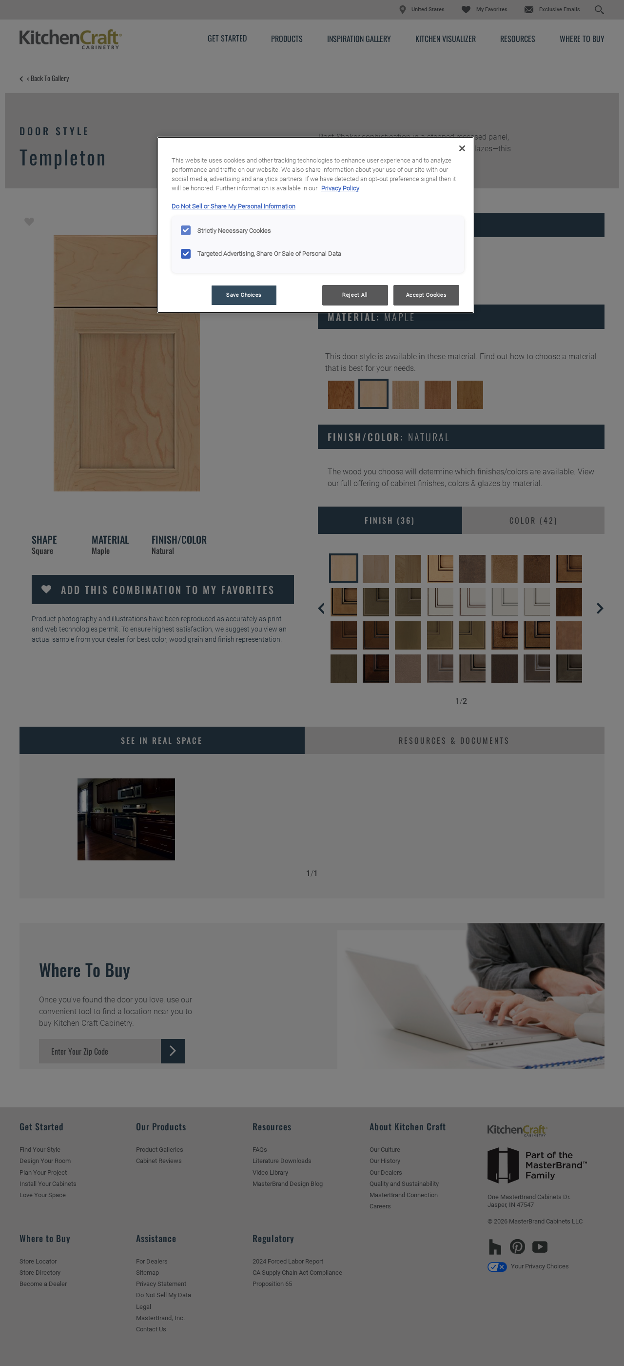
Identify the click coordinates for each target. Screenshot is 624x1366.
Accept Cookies (426, 294)
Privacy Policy (340, 188)
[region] (315, 225)
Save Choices (244, 294)
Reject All (355, 294)
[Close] (462, 148)
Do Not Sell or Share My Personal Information (233, 206)
